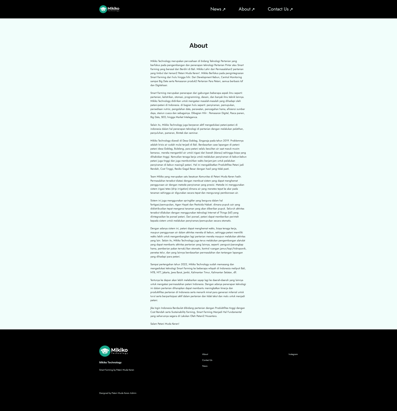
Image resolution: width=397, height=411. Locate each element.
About (205, 354)
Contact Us (207, 360)
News (204, 366)
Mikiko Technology (110, 362)
